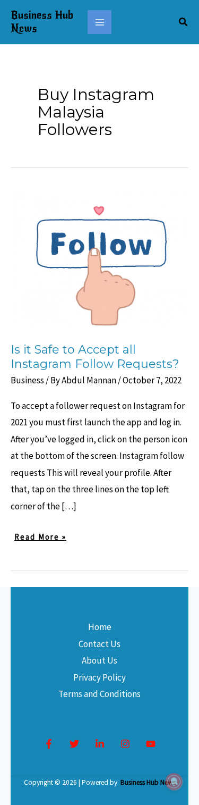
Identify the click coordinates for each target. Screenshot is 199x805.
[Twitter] (74, 744)
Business (27, 380)
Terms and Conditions (99, 694)
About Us (99, 660)
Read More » (40, 537)
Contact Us (99, 644)
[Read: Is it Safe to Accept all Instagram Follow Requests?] (99, 259)
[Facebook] (49, 744)
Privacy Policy (99, 677)
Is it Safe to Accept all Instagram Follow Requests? (95, 356)
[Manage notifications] (174, 781)
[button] (183, 22)
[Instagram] (125, 744)
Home (99, 627)
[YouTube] (150, 744)
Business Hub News (42, 22)
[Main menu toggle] (100, 22)
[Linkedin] (100, 744)
